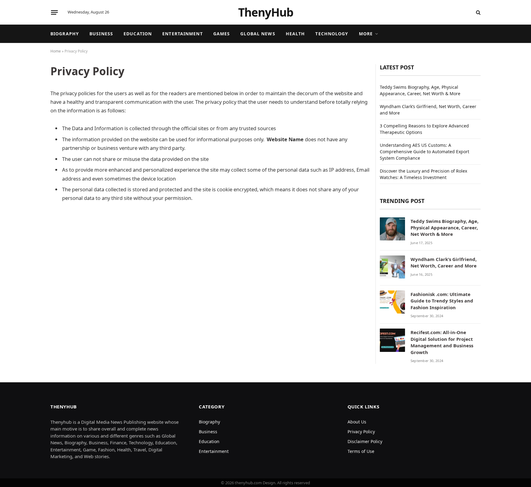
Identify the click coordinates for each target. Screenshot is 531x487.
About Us (357, 422)
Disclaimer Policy (365, 441)
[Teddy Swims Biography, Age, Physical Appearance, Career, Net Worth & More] (392, 230)
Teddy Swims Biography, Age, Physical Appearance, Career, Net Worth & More (444, 227)
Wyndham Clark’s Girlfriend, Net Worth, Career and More (444, 262)
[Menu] (54, 12)
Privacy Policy (361, 431)
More (366, 34)
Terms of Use (361, 451)
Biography (64, 34)
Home (55, 51)
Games (221, 34)
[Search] (478, 12)
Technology (331, 34)
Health (295, 34)
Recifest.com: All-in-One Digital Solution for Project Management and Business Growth (442, 342)
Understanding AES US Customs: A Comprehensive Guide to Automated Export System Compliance (424, 151)
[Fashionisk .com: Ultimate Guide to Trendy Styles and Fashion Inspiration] (392, 303)
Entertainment (182, 34)
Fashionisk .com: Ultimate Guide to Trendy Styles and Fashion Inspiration (442, 300)
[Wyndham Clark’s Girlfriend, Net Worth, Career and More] (392, 268)
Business (101, 34)
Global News (257, 34)
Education (138, 34)
